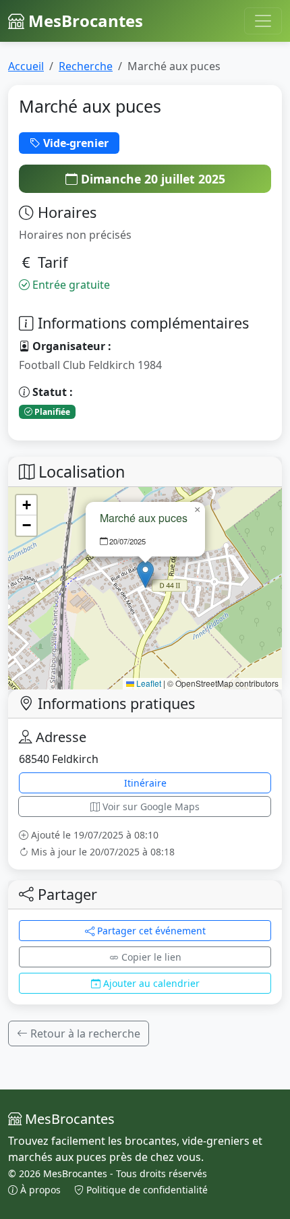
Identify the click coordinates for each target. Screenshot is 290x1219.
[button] (145, 574)
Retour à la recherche (84, 1033)
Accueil (26, 66)
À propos (40, 1189)
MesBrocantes (83, 20)
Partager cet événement (150, 930)
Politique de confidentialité (146, 1189)
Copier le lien (150, 957)
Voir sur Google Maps (150, 806)
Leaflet (147, 683)
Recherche (86, 66)
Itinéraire (145, 782)
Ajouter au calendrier (150, 983)
